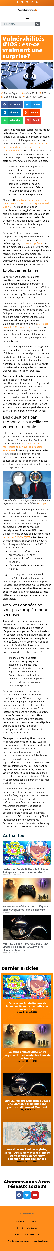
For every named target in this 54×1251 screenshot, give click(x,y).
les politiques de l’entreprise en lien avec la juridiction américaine (23, 447)
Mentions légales (41, 1241)
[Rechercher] (37, 24)
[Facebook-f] (18, 2)
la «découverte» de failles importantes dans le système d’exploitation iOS (25, 147)
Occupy (42, 503)
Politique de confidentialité (27, 1234)
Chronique (31, 96)
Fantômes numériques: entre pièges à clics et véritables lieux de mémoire (25, 908)
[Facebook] (19, 1195)
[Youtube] (37, 2)
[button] (27, 17)
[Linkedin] (27, 2)
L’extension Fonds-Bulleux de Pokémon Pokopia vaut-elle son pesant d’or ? (26, 871)
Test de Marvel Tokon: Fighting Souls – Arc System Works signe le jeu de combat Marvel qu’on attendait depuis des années (27, 1154)
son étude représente (32, 243)
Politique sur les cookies (18, 1241)
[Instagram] (32, 2)
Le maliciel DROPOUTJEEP (16, 537)
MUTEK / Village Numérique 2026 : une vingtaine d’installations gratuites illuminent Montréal (25, 947)
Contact (32, 1221)
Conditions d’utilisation (27, 1228)
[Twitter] (22, 2)
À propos (20, 1221)
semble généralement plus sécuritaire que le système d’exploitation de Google (26, 203)
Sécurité (42, 96)
